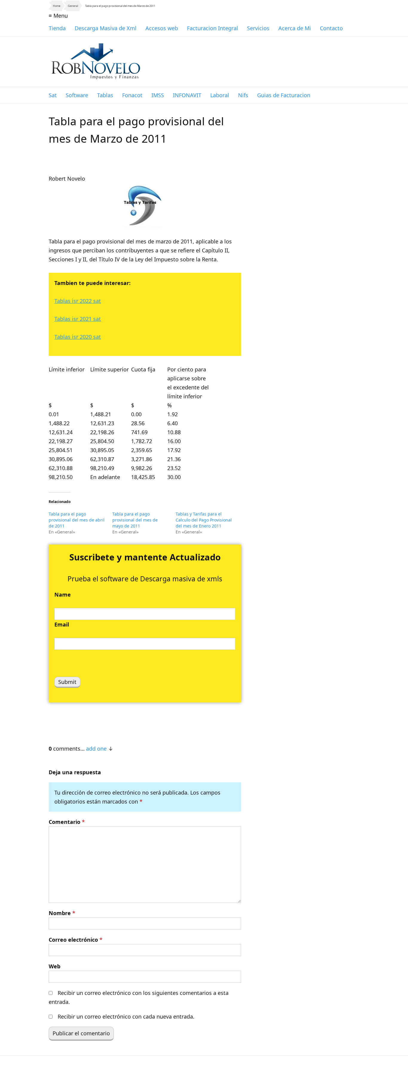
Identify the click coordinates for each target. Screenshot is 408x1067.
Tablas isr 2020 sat (77, 336)
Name (62, 594)
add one (96, 748)
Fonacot (132, 95)
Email (61, 624)
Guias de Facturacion (283, 95)
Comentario (67, 821)
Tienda (57, 28)
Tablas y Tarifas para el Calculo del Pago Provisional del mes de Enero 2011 (204, 520)
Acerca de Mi (294, 28)
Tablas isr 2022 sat (77, 300)
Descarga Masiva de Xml (105, 28)
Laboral (219, 95)
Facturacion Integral (212, 28)
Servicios (258, 28)
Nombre (62, 913)
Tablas (105, 95)
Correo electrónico (75, 939)
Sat (53, 95)
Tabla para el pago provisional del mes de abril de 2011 (77, 520)
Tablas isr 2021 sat (77, 318)
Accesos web (161, 28)
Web (54, 966)
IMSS (157, 95)
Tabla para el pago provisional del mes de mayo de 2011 (135, 520)
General (73, 6)
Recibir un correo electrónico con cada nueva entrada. (126, 1016)
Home (56, 6)
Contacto (331, 28)
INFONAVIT (187, 95)
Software (77, 95)
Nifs (243, 95)
